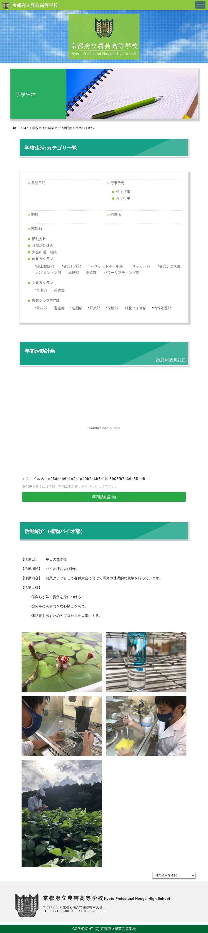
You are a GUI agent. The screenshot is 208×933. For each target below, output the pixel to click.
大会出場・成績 (44, 252)
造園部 (77, 308)
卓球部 (73, 273)
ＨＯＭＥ (22, 128)
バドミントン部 (48, 273)
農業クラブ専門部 (60, 128)
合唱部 (41, 290)
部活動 (36, 229)
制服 (34, 214)
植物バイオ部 (85, 128)
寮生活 (115, 214)
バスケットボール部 (107, 266)
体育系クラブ (42, 259)
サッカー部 (141, 266)
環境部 (112, 308)
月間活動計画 (42, 245)
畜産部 (59, 308)
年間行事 (123, 192)
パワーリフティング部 (121, 273)
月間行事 (123, 198)
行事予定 (117, 183)
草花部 (41, 308)
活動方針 (39, 239)
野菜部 (95, 308)
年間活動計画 (104, 497)
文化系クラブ (42, 283)
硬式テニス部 (170, 266)
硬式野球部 (72, 266)
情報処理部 (162, 308)
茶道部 (59, 290)
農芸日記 (38, 183)
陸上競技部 (45, 266)
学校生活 (38, 128)
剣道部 (91, 273)
